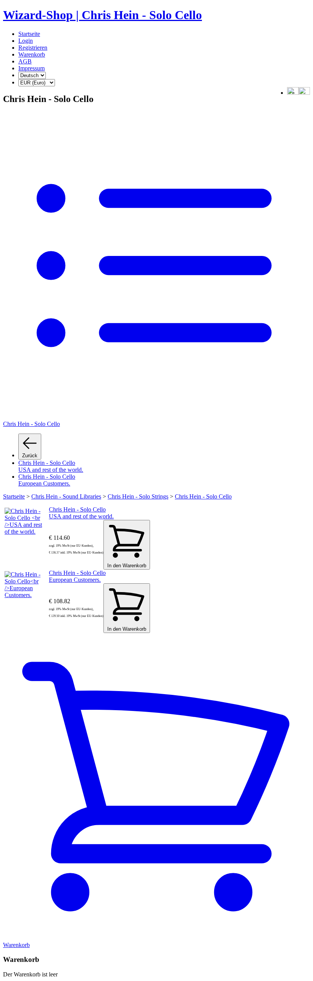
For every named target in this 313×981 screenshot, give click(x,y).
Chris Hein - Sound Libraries (66, 496)
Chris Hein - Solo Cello (203, 496)
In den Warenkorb (126, 565)
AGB (25, 61)
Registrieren (32, 47)
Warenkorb (31, 54)
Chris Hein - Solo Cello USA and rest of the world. (50, 466)
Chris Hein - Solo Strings (138, 496)
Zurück (29, 455)
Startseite (29, 34)
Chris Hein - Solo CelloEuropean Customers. (46, 480)
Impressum (31, 68)
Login (25, 40)
